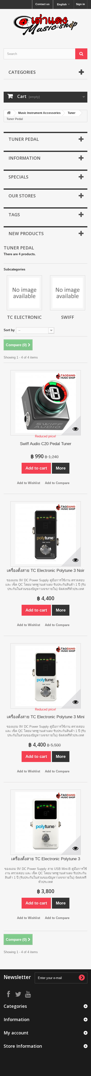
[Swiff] (67, 292)
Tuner (71, 113)
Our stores (22, 196)
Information (24, 158)
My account (16, 1033)
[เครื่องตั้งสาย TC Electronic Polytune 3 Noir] (45, 534)
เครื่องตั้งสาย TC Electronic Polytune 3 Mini (45, 717)
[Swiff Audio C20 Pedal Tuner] (45, 403)
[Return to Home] (8, 113)
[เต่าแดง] (45, 24)
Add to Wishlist (28, 483)
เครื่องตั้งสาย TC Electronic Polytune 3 (45, 859)
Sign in (80, 4)
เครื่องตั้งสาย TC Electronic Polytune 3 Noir (45, 570)
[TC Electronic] (24, 292)
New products (26, 233)
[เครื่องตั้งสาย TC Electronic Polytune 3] (45, 822)
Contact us (42, 4)
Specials (18, 177)
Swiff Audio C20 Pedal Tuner (45, 443)
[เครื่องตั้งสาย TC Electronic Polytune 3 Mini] (45, 676)
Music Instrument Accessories (39, 113)
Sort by (9, 330)
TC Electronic (24, 317)
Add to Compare (57, 483)
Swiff (67, 317)
